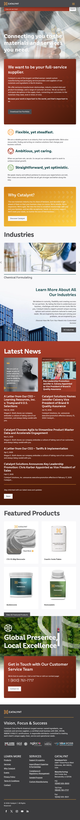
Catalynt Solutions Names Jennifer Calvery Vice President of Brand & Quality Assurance (59, 401)
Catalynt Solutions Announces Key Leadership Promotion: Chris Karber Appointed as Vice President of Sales (39, 467)
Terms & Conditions (11, 781)
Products (7, 760)
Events (6, 773)
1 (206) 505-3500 (69, 13)
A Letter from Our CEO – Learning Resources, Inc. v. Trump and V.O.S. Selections (19, 401)
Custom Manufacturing (38, 782)
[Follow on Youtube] (22, 811)
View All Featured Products (17, 615)
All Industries (68, 330)
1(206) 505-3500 (62, 783)
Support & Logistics (37, 760)
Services (7, 764)
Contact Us (14, 689)
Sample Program (35, 778)
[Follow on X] (11, 811)
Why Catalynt (9, 768)
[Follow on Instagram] (17, 811)
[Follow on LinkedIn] (27, 811)
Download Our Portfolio (19, 112)
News (8, 496)
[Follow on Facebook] (6, 811)
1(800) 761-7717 (62, 790)
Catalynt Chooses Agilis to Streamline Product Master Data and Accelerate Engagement (39, 431)
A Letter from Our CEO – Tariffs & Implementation (36, 448)
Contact (7, 785)
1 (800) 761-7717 (21, 680)
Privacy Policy (9, 777)
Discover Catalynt (17, 218)
